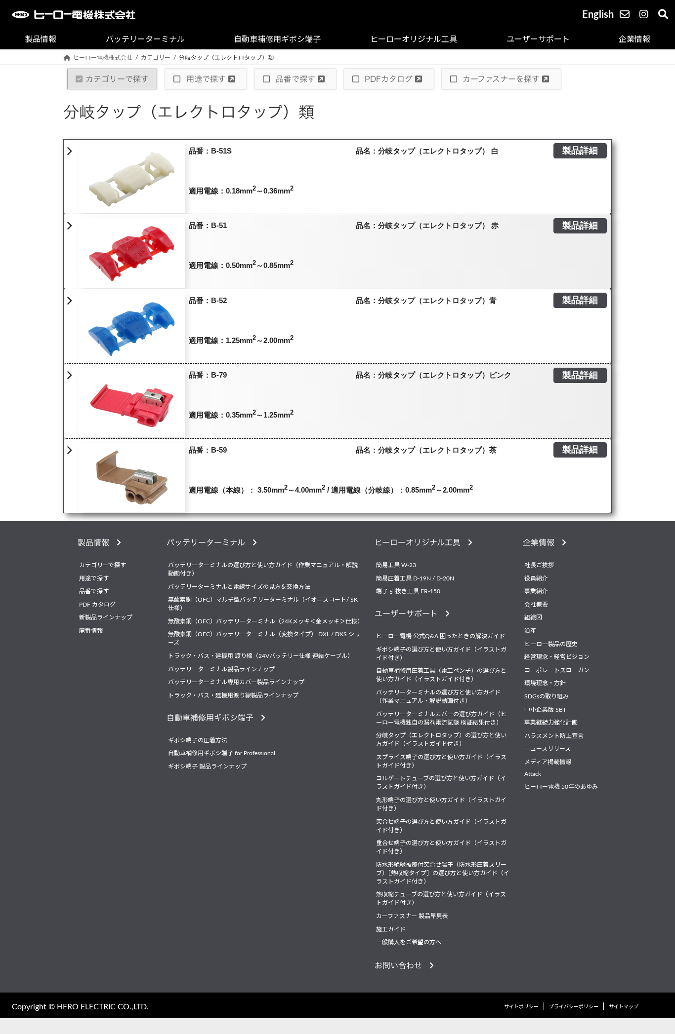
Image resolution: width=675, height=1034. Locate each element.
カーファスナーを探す (501, 79)
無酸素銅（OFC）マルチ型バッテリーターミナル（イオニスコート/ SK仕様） (263, 604)
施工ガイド (391, 929)
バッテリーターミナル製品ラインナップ (221, 669)
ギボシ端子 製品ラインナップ (207, 766)
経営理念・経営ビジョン (557, 657)
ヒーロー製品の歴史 (551, 644)
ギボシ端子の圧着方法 (197, 740)
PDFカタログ (388, 79)
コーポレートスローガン (557, 670)
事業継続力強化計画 (551, 723)
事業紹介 (536, 591)
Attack (532, 774)
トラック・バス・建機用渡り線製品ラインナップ (233, 695)
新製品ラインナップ (105, 617)
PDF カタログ (97, 605)
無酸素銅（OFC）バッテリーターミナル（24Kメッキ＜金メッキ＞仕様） (265, 621)
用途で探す (206, 79)
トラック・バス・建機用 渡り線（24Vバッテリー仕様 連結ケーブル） (260, 656)
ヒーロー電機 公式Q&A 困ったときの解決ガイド (440, 636)
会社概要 (536, 605)
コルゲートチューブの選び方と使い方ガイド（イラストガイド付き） (441, 782)
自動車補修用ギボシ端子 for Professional (221, 753)
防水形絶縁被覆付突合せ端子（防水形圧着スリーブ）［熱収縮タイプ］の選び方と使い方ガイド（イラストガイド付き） (442, 873)
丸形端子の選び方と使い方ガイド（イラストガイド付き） (441, 804)
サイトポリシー (521, 1006)
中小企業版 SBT (545, 710)
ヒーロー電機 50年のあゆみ (561, 787)
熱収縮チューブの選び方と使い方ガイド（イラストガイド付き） (441, 898)
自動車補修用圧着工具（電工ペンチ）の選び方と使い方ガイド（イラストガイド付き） (441, 675)
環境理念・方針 (545, 683)
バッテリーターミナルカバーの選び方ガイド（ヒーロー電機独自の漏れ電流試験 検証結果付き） (441, 718)
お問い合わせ (402, 965)
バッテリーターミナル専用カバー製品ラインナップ (236, 682)
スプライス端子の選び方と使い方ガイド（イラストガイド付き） (441, 761)
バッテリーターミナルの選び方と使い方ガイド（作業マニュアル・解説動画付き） (263, 569)
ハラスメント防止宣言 (554, 736)
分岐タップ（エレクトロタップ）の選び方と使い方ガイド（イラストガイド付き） (441, 739)
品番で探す (295, 79)
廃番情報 (91, 631)
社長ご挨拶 (539, 565)
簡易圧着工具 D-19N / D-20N (415, 578)
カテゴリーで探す (117, 79)
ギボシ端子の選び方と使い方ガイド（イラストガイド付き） (441, 654)
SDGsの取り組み (546, 696)
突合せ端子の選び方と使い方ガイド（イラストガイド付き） (441, 826)
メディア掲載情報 (547, 762)
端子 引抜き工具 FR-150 (408, 591)
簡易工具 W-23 (396, 565)
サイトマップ (623, 1006)
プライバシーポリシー (573, 1006)
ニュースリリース (547, 749)
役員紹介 (536, 578)
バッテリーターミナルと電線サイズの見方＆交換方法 (239, 587)
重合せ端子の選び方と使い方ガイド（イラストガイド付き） (441, 847)
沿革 (530, 631)
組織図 (533, 617)
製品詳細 (580, 151)
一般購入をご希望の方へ (408, 942)
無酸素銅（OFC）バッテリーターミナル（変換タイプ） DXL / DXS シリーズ (264, 638)
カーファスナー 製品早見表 (412, 916)
